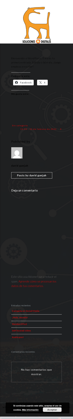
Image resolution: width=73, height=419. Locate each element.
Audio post (18, 337)
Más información (30, 409)
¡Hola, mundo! (20, 317)
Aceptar (52, 409)
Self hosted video (21, 330)
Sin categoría (20, 125)
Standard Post (19, 324)
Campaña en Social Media (25, 310)
